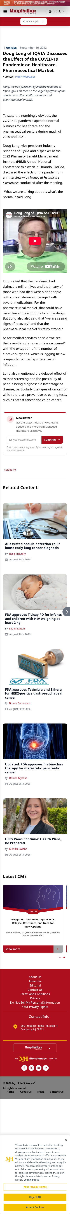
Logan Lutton (17, 628)
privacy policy (17, 450)
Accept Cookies (35, 1207)
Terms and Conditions (35, 994)
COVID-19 (10, 469)
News (40, 1091)
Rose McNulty (17, 553)
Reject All (35, 1197)
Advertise (35, 981)
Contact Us (35, 990)
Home (10, 1091)
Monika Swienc (18, 849)
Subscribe (50, 439)
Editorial (35, 985)
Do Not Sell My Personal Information (35, 1002)
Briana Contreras (19, 703)
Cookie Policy (31, 1179)
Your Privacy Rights (35, 1007)
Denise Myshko (18, 778)
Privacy (35, 998)
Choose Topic (31, 21)
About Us (35, 977)
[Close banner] (65, 4)
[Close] (66, 1140)
